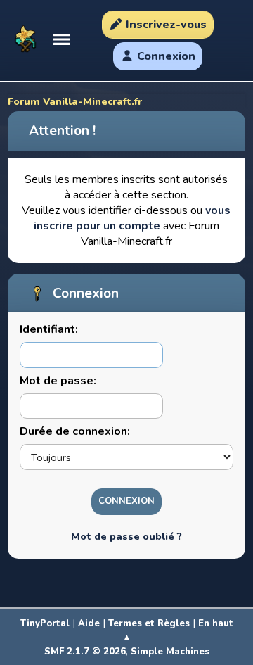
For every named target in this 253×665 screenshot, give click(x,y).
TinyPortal (45, 623)
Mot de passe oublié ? (126, 536)
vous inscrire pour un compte (132, 218)
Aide (89, 623)
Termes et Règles (149, 623)
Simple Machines (170, 651)
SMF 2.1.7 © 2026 (85, 651)
